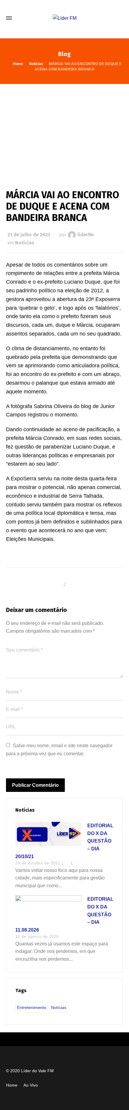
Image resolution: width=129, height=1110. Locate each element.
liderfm (85, 234)
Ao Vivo (30, 1085)
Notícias (24, 243)
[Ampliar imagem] (64, 130)
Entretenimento (31, 1007)
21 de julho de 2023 (29, 234)
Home (11, 1085)
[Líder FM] (64, 18)
